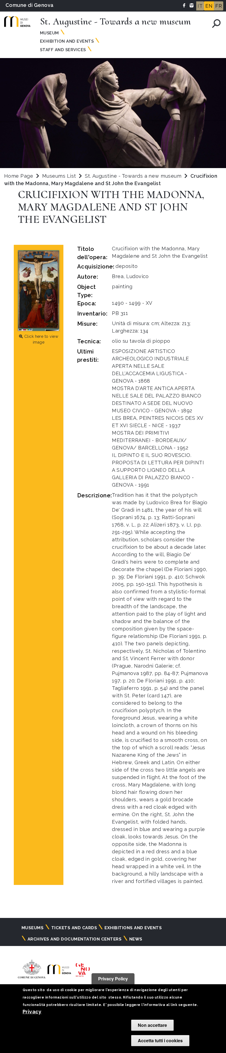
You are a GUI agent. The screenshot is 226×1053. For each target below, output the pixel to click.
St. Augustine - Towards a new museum (134, 176)
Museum (49, 33)
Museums (32, 927)
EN (208, 6)
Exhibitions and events (133, 927)
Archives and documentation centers (75, 939)
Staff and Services (63, 49)
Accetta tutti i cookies (160, 1040)
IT (200, 6)
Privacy (32, 1011)
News (135, 939)
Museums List (59, 176)
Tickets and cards (74, 927)
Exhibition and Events (67, 41)
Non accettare (152, 1025)
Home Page (18, 176)
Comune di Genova (30, 5)
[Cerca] (216, 23)
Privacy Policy (113, 978)
